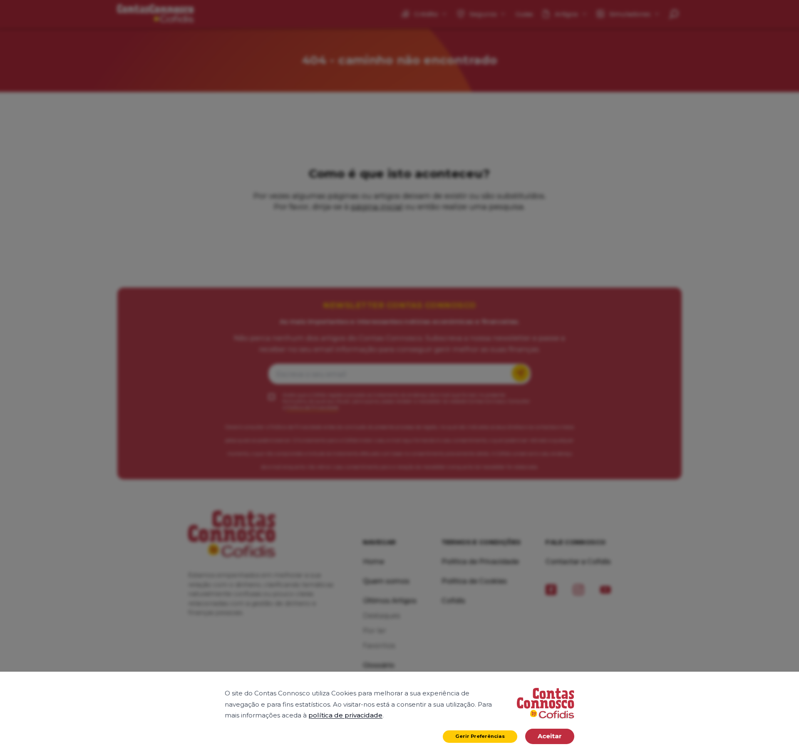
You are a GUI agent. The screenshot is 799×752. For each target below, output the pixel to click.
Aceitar (550, 736)
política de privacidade (345, 715)
